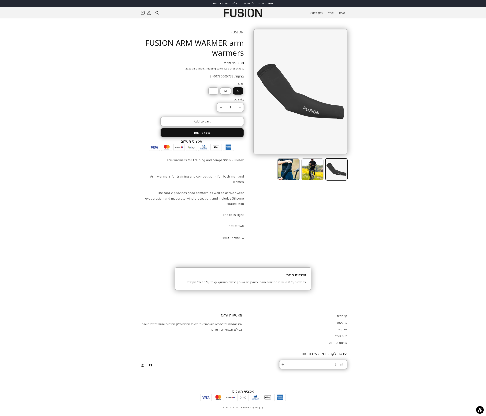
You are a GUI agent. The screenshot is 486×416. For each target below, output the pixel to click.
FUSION (227, 407)
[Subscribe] (283, 364)
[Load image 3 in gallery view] (288, 169)
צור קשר (342, 329)
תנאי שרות (341, 336)
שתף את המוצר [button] (230, 237)
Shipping (210, 68)
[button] (157, 13)
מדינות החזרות (338, 342)
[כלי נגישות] (480, 410)
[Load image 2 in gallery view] (312, 169)
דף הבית (342, 316)
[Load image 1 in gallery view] (336, 169)
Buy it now (202, 133)
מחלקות (342, 322)
